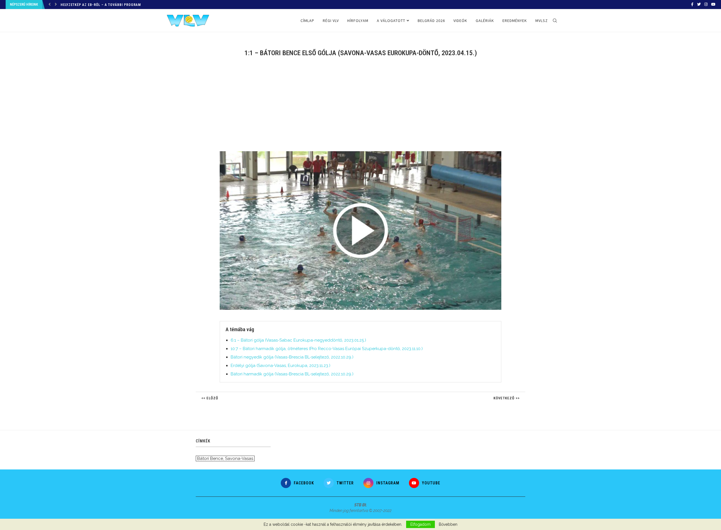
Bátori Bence (210, 458)
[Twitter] (699, 4)
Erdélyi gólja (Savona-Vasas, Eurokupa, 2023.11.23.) (280, 365)
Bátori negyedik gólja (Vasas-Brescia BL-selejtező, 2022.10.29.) (292, 357)
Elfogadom (420, 524)
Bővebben (448, 524)
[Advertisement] (360, 107)
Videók (460, 20)
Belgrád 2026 (431, 20)
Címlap (307, 20)
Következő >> (506, 398)
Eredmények (514, 20)
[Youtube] (713, 4)
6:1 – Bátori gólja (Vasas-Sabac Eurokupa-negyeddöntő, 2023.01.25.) (298, 340)
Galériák (485, 20)
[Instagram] (705, 4)
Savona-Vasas (239, 458)
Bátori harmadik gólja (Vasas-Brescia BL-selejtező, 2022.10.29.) (292, 374)
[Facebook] (692, 4)
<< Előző (209, 398)
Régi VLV (331, 20)
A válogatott (391, 20)
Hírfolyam (357, 20)
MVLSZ (541, 20)
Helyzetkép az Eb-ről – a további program (101, 5)
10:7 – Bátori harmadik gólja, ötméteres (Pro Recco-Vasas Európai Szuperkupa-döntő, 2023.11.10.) (327, 348)
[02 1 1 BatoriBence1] (363, 153)
